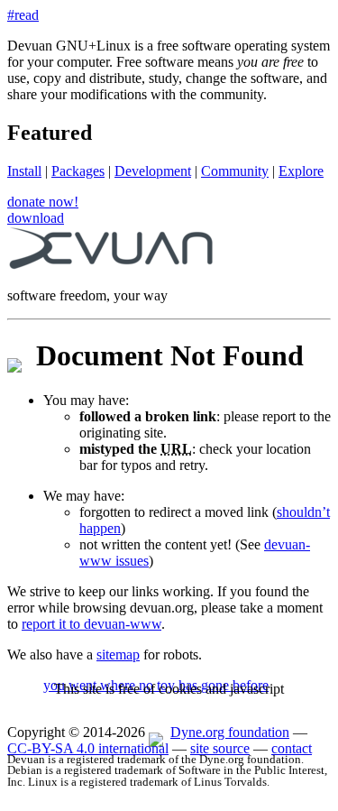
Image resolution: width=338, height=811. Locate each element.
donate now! (42, 201)
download (35, 218)
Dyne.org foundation (229, 732)
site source (220, 748)
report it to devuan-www (91, 623)
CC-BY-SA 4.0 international (88, 748)
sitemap (118, 654)
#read (23, 15)
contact (291, 748)
